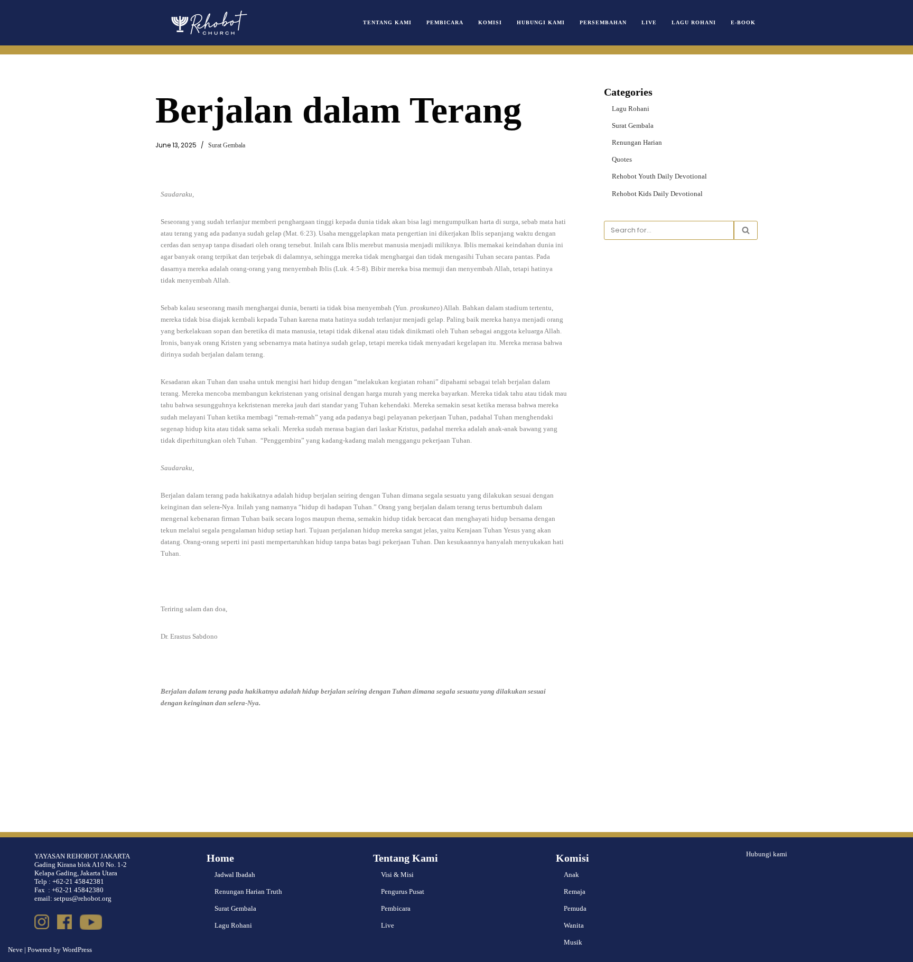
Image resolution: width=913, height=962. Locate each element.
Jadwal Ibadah (235, 875)
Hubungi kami (766, 854)
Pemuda (575, 908)
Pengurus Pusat (402, 891)
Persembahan (603, 22)
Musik (573, 942)
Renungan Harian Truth (248, 891)
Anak (571, 875)
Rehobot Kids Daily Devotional (657, 194)
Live (649, 22)
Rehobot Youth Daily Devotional (659, 176)
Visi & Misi (397, 875)
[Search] (746, 230)
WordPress (77, 950)
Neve (15, 950)
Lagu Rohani (694, 22)
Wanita (574, 925)
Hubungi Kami (541, 22)
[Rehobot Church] (208, 23)
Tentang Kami (387, 22)
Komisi (490, 22)
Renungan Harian (637, 142)
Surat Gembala (226, 145)
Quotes (622, 159)
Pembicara (444, 22)
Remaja (574, 891)
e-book (743, 22)
